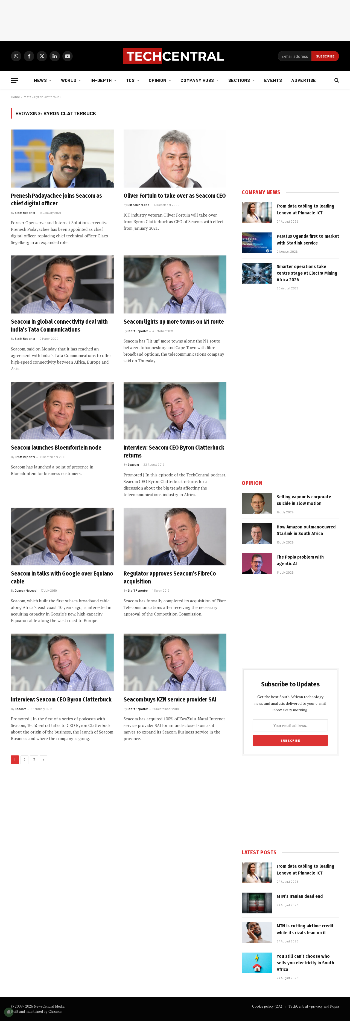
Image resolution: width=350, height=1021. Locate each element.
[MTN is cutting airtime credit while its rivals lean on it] (257, 932)
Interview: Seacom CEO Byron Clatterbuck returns (174, 451)
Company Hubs (197, 80)
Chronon (55, 1011)
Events (273, 80)
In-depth (101, 80)
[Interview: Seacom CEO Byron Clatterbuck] (62, 663)
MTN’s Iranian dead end (300, 896)
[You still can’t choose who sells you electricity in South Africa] (257, 963)
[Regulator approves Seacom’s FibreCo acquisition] (175, 537)
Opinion (157, 80)
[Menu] (14, 80)
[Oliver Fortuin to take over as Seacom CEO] (175, 159)
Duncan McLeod (138, 204)
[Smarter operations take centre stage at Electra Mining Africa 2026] (257, 273)
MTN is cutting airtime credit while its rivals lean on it (305, 929)
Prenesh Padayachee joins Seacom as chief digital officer (56, 199)
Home (15, 97)
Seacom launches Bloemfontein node (56, 447)
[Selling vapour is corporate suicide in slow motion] (257, 503)
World (68, 80)
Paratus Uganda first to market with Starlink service (308, 239)
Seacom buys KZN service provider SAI (170, 699)
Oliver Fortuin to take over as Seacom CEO (175, 195)
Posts (27, 97)
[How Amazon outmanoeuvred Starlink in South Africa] (257, 533)
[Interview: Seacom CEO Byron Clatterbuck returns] (175, 411)
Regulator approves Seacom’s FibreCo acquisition (170, 577)
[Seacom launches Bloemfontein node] (62, 411)
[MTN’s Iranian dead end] (257, 903)
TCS (130, 80)
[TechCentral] (175, 56)
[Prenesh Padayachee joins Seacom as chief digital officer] (62, 159)
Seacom (133, 464)
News (40, 80)
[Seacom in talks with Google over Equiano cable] (62, 537)
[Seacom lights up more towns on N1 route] (175, 284)
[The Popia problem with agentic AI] (257, 563)
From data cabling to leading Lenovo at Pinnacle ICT (305, 209)
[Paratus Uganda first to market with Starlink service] (257, 242)
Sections (239, 80)
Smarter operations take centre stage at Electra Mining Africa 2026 (307, 273)
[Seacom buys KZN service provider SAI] (175, 663)
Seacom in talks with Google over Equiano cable (62, 577)
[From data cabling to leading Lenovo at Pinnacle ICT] (257, 212)
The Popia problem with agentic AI (300, 560)
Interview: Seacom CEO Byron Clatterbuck (61, 699)
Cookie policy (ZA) (267, 1006)
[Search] (336, 80)
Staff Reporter (25, 212)
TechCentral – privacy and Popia (313, 1006)
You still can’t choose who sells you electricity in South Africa (305, 963)
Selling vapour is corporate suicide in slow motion (304, 500)
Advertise (303, 80)
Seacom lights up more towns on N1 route (174, 321)
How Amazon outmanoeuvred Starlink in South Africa (306, 530)
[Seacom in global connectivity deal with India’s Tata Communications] (62, 284)
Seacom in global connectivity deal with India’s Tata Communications (59, 325)
